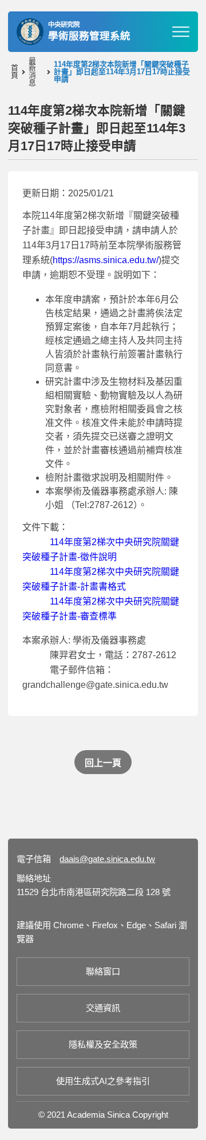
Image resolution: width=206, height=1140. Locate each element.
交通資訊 (103, 1008)
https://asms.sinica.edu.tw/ (106, 260)
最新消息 (32, 72)
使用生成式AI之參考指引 (103, 1081)
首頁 (14, 72)
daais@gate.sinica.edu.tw (107, 859)
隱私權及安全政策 (103, 1044)
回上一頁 (103, 763)
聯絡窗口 (103, 971)
